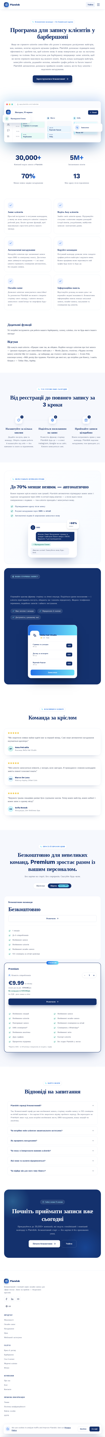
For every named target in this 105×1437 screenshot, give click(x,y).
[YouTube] (18, 1299)
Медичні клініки (10, 1363)
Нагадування (9, 1329)
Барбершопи (9, 1355)
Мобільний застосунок (13, 1337)
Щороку (59, 886)
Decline (83, 1429)
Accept (94, 1429)
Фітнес (6, 1368)
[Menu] (98, 4)
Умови (6, 1402)
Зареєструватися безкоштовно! (50, 79)
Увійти (90, 5)
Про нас (7, 1381)
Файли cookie (9, 1411)
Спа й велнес (9, 1359)
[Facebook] (6, 1299)
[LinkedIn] (12, 1299)
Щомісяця (40, 886)
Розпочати (51, 918)
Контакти (7, 1389)
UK (9, 1306)
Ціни (6, 1333)
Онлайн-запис (9, 1324)
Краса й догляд (10, 1350)
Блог (6, 1385)
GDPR (6, 1415)
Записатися (52, 672)
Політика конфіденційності (14, 1407)
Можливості (9, 1320)
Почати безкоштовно (42, 1244)
